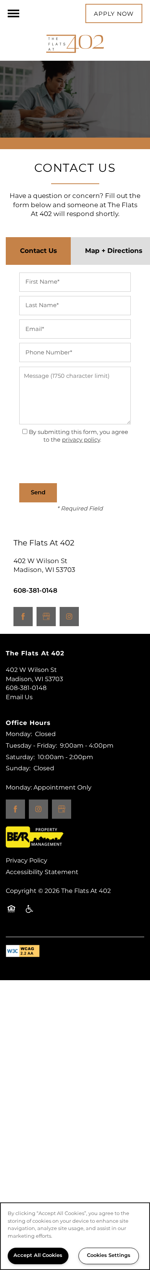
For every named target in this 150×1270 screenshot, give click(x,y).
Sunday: (18, 768)
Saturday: (20, 757)
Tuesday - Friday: (31, 746)
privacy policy (81, 440)
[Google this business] (46, 616)
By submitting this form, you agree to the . (78, 436)
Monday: (19, 734)
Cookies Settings (108, 1256)
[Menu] (13, 13)
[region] (75, 1236)
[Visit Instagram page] (69, 616)
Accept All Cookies (37, 1256)
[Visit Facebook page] (23, 616)
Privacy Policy (26, 861)
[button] (113, 13)
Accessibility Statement (42, 872)
